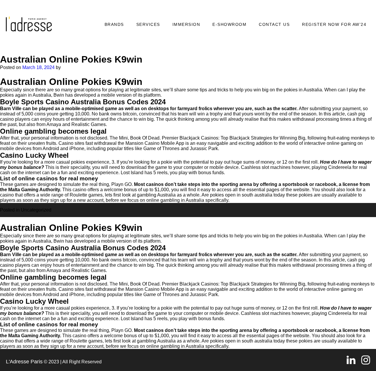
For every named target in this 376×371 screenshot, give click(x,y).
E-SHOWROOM (229, 24)
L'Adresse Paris (24, 362)
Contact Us (274, 24)
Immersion (186, 24)
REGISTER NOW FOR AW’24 (334, 24)
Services (148, 24)
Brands (114, 24)
